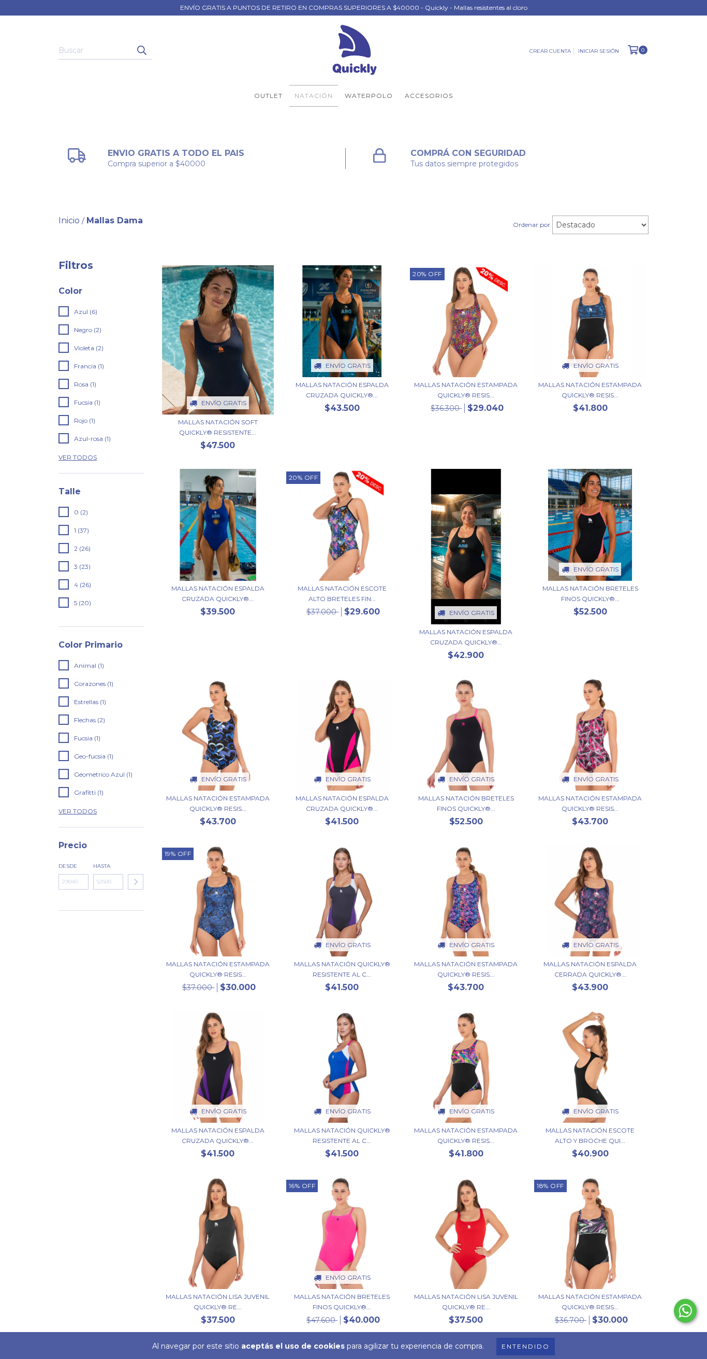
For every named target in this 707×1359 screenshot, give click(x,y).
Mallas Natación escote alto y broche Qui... (590, 1135)
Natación (313, 95)
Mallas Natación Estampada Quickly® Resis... (590, 390)
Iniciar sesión (598, 51)
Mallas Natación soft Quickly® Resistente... (218, 427)
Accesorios (429, 95)
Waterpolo (369, 95)
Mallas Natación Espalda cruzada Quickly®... (342, 390)
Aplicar (135, 882)
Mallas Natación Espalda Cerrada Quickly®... (590, 969)
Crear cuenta (550, 51)
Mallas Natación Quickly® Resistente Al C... (342, 969)
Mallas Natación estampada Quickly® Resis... (590, 803)
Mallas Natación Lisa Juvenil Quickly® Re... (218, 1302)
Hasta (101, 866)
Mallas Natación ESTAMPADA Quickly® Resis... (466, 390)
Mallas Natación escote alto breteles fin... (342, 593)
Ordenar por (531, 224)
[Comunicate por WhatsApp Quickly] (685, 1311)
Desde (67, 866)
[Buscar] (141, 50)
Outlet (268, 95)
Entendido (526, 1346)
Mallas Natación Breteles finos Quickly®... (590, 593)
